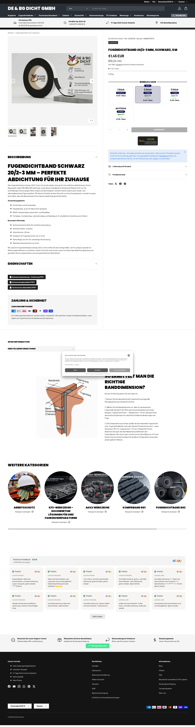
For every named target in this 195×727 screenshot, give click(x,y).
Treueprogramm (165, 688)
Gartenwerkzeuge (96, 15)
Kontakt (95, 666)
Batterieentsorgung (100, 693)
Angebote (12, 15)
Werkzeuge (124, 15)
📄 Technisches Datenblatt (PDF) (22, 287)
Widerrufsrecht (98, 679)
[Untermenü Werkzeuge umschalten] (130, 15)
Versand (119, 65)
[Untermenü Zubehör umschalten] (71, 15)
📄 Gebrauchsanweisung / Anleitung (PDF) (26, 277)
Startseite (10, 33)
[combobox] (115, 8)
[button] (185, 8)
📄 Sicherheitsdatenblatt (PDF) (22, 282)
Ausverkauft (159, 130)
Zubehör (65, 15)
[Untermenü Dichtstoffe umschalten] (85, 15)
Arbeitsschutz (24, 507)
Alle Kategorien (153, 15)
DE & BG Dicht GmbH (115, 39)
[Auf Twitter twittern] (116, 183)
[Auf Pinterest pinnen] (125, 183)
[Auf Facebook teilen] (120, 183)
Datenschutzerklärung (101, 675)
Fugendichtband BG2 (171, 507)
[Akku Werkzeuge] (97, 487)
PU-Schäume (111, 15)
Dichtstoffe (79, 15)
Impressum (96, 670)
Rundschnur (139, 15)
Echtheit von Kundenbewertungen (106, 697)
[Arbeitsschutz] (24, 487)
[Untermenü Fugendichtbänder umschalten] (35, 15)
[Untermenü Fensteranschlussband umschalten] (58, 15)
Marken (146, 2)
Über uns (162, 693)
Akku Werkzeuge (97, 507)
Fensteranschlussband (48, 15)
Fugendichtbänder (26, 15)
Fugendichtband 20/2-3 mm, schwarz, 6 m (27, 33)
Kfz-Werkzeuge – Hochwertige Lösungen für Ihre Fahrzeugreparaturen (61, 513)
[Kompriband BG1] (134, 487)
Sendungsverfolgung (167, 684)
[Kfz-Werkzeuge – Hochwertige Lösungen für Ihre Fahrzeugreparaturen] (60, 487)
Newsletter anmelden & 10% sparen (173, 679)
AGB (93, 688)
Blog (160, 666)
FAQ (153, 2)
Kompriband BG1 (134, 507)
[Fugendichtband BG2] (170, 487)
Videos (161, 670)
